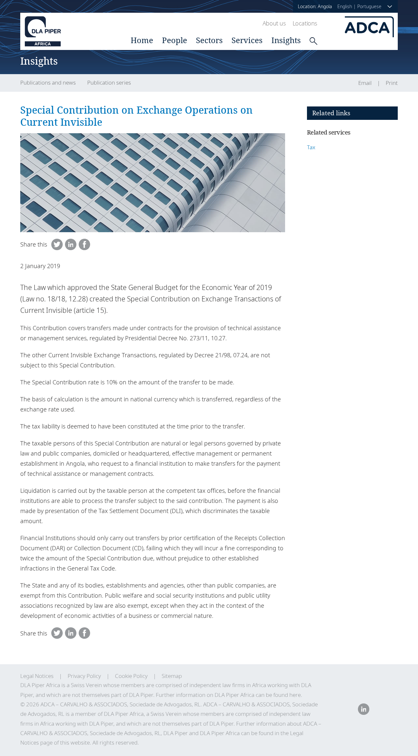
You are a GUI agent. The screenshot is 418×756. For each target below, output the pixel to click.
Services (247, 40)
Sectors (209, 40)
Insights (286, 40)
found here (287, 695)
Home (142, 40)
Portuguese (369, 6)
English (344, 6)
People (174, 40)
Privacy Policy (84, 676)
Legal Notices (37, 676)
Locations (305, 23)
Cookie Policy (131, 676)
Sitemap (172, 676)
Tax (311, 147)
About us (274, 23)
